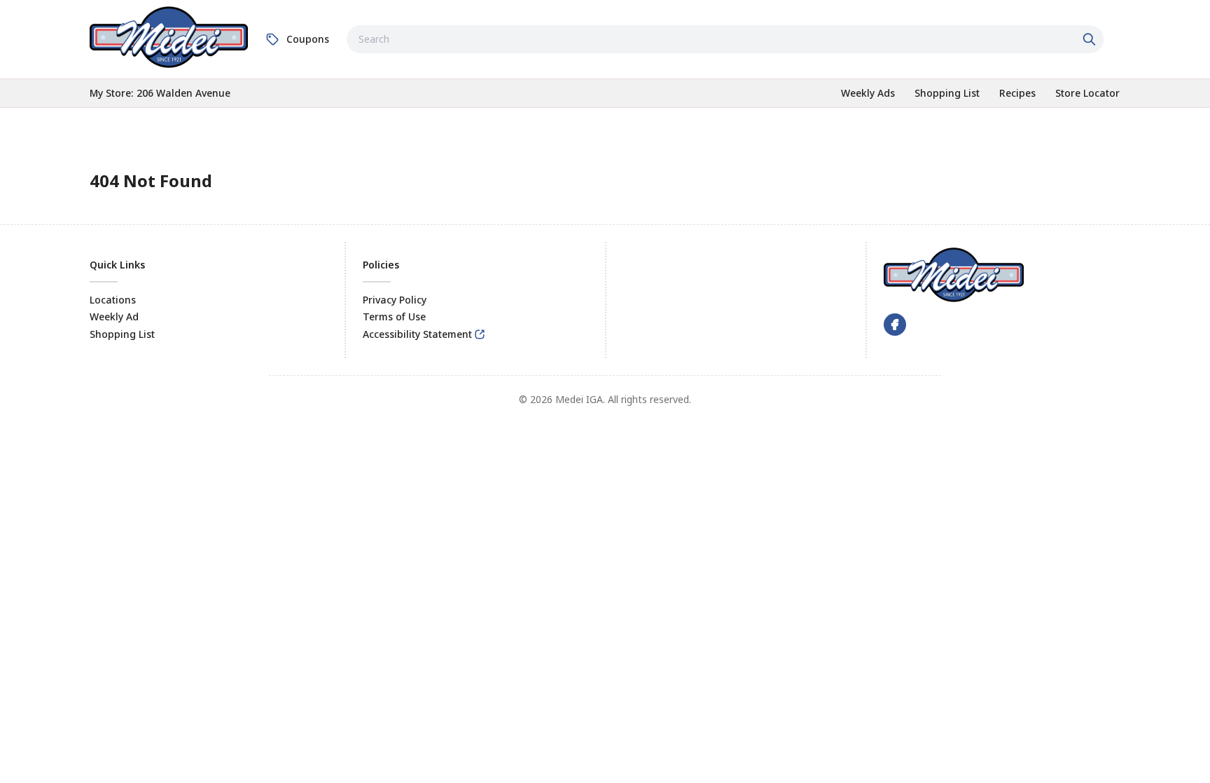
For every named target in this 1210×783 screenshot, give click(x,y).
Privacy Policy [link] (394, 299)
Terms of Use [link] (394, 316)
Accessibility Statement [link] (417, 334)
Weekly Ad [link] (114, 316)
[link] (169, 37)
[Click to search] (1091, 39)
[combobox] (725, 39)
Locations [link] (113, 299)
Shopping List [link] (122, 334)
